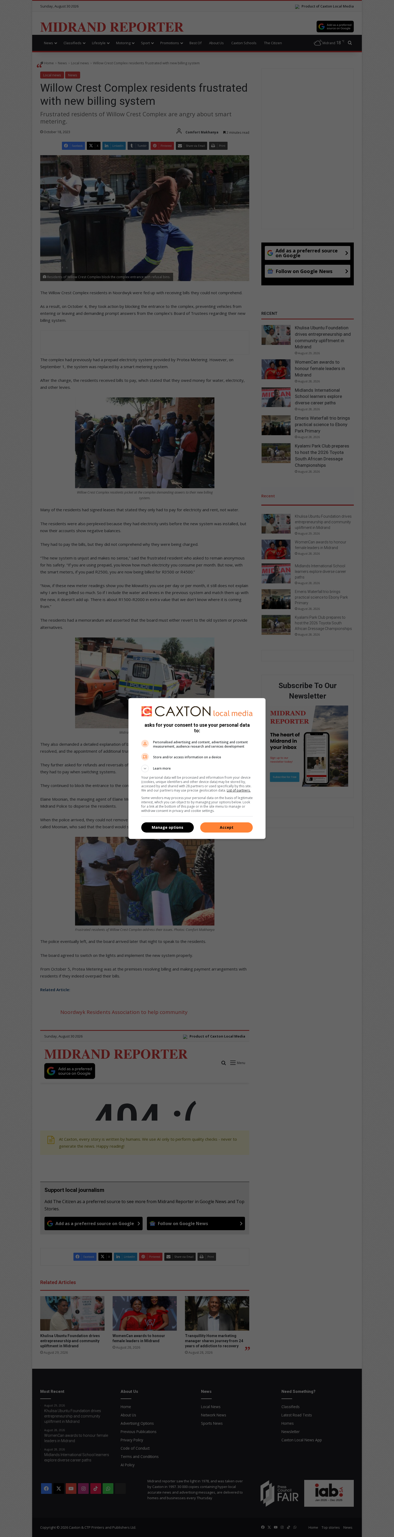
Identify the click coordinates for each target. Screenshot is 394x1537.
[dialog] (197, 768)
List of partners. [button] (239, 790)
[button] (197, 768)
